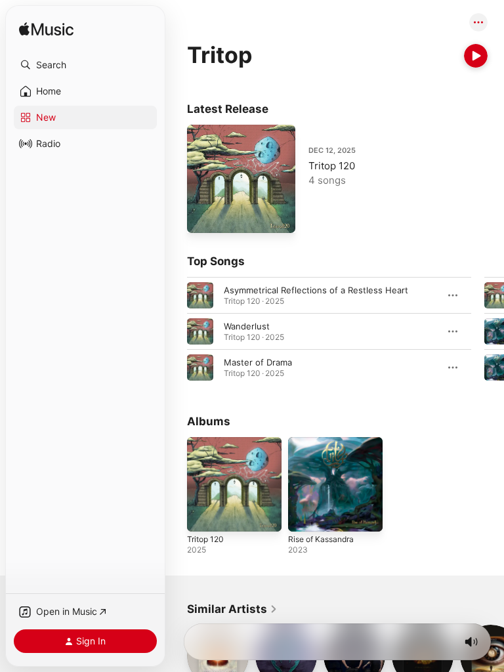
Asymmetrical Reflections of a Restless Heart (316, 290)
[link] (232, 609)
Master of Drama (258, 362)
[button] (85, 65)
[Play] (476, 56)
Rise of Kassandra (321, 539)
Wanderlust (247, 326)
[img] (46, 29)
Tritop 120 (331, 165)
